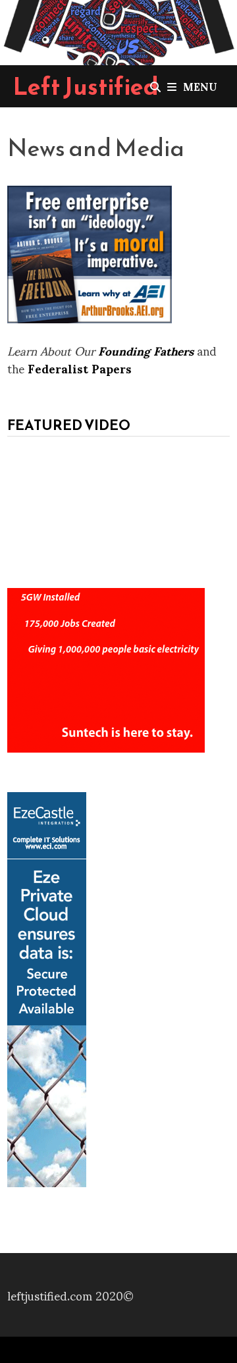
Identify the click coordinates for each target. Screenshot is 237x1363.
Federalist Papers (80, 367)
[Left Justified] (118, 30)
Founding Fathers (146, 350)
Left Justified (86, 86)
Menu (200, 85)
